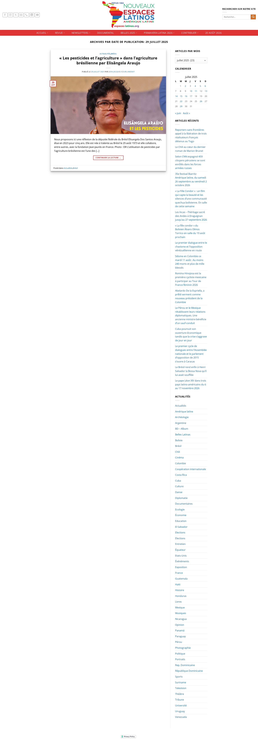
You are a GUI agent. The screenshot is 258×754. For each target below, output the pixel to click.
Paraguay (180, 636)
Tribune (179, 699)
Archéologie (182, 417)
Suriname (180, 682)
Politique (180, 653)
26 (201, 101)
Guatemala (181, 578)
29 (181, 106)
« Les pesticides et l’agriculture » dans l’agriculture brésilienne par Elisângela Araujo (108, 60)
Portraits (180, 659)
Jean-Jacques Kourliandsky (122, 72)
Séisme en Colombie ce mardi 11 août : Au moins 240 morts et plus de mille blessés (189, 262)
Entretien (180, 544)
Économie (180, 515)
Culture (179, 486)
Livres (178, 601)
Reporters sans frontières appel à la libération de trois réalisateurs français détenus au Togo (191, 135)
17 (191, 96)
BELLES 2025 (128, 33)
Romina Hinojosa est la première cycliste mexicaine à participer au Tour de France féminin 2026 (190, 279)
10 (191, 91)
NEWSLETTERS (80, 33)
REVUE (59, 33)
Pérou (178, 642)
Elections (180, 532)
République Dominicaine (189, 670)
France (179, 572)
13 (206, 91)
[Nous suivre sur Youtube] (37, 15)
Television (180, 688)
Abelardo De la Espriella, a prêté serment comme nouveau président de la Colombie (189, 296)
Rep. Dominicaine (185, 665)
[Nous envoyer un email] (21, 15)
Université (181, 705)
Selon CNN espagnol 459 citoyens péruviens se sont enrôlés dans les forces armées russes (190, 162)
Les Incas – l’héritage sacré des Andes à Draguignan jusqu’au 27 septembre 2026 (191, 215)
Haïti (177, 584)
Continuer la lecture (108, 157)
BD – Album (181, 428)
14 (176, 96)
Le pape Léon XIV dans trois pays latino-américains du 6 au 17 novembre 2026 (190, 384)
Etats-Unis (181, 555)
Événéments (182, 561)
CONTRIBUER (188, 33)
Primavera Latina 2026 (158, 33)
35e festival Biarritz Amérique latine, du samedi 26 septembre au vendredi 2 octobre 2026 (191, 179)
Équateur (180, 549)
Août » (186, 113)
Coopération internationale (190, 469)
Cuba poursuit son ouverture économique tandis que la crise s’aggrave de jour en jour (191, 334)
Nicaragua (181, 619)
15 (181, 96)
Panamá (179, 630)
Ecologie (180, 509)
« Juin (178, 113)
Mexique (180, 607)
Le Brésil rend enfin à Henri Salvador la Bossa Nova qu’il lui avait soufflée (190, 370)
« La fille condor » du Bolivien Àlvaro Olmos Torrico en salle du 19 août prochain (190, 231)
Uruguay (180, 711)
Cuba (178, 480)
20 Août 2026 (213, 33)
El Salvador (181, 526)
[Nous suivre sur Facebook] (5, 15)
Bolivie (178, 440)
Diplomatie (181, 498)
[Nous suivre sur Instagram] (10, 15)
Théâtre (179, 694)
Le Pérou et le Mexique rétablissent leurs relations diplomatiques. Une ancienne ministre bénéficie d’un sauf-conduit (190, 315)
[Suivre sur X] (15, 15)
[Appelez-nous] (26, 15)
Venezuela (181, 717)
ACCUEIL (41, 33)
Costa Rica (181, 474)
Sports (179, 676)
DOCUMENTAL (105, 33)
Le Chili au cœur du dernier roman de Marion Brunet (190, 149)
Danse (178, 492)
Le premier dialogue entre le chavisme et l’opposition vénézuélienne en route (191, 246)
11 (196, 91)
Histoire (179, 590)
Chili (177, 451)
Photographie (183, 647)
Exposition (181, 567)
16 (186, 96)
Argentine (180, 423)
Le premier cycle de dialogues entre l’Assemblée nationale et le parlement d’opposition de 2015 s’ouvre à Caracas (191, 353)
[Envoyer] (253, 17)
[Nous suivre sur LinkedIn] (31, 15)
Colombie (180, 463)
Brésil (114, 54)
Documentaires (184, 503)
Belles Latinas (182, 434)
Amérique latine (184, 411)
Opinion (179, 624)
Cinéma (179, 457)
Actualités (105, 54)
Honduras (180, 596)
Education (180, 521)
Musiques (180, 613)
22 (181, 101)
